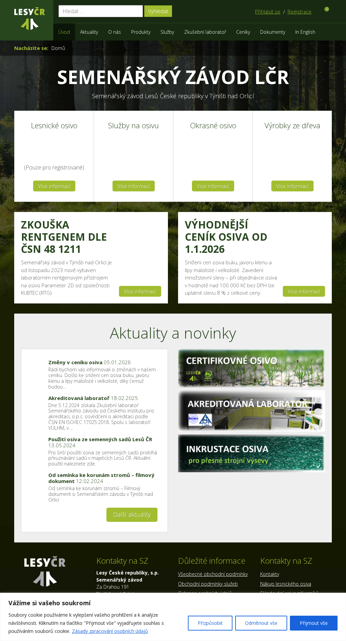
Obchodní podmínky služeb (208, 584)
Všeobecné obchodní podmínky (213, 574)
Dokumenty (272, 32)
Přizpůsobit (210, 623)
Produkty (140, 32)
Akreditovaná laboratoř (93, 398)
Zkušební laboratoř (205, 32)
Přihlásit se (267, 11)
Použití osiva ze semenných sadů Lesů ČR (100, 442)
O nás (114, 32)
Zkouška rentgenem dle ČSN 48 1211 (64, 237)
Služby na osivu (133, 125)
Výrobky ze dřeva (292, 125)
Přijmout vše (314, 623)
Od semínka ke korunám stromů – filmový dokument (101, 478)
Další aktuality (132, 514)
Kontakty (269, 574)
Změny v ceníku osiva (89, 362)
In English (305, 32)
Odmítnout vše (261, 623)
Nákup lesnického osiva (285, 584)
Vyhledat (158, 11)
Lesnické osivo (54, 125)
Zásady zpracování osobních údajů (110, 631)
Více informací (54, 186)
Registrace (300, 11)
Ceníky (243, 32)
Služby (167, 32)
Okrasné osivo (213, 125)
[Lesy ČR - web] (29, 19)
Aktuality (89, 32)
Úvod (64, 32)
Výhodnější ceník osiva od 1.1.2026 (226, 237)
